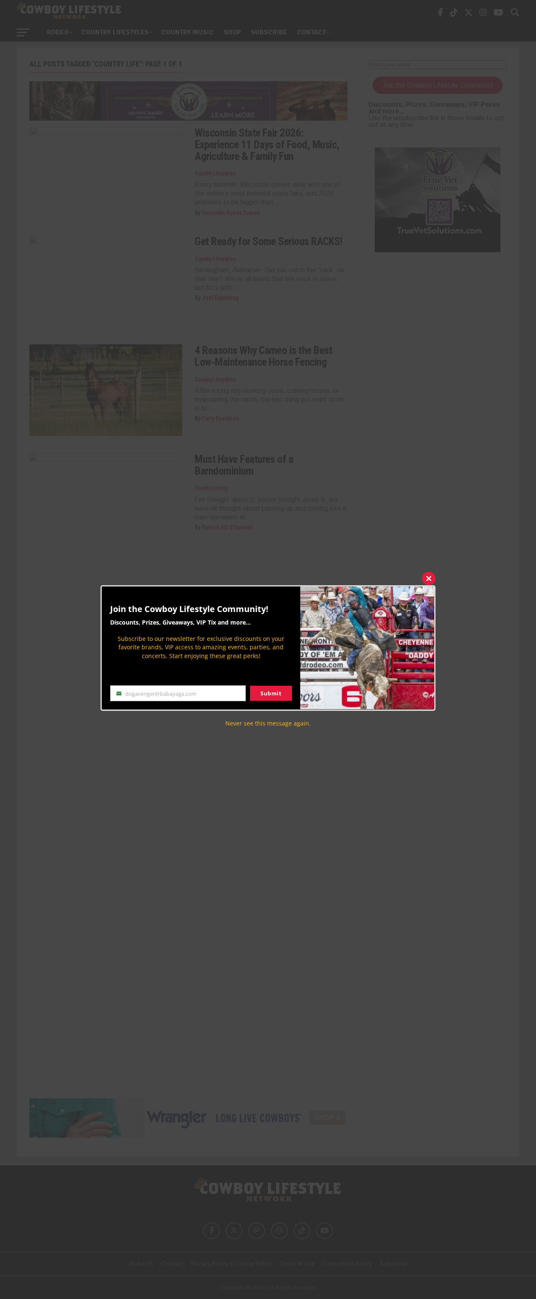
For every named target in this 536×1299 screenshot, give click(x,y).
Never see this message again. (268, 723)
